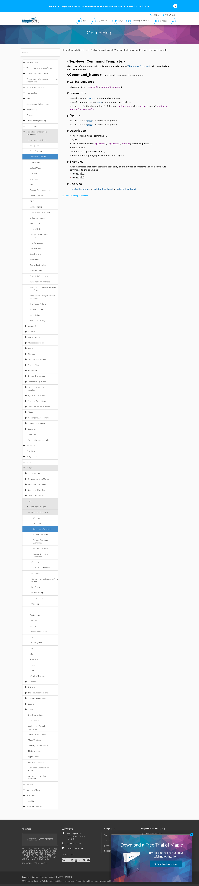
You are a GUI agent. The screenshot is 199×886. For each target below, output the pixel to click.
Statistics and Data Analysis (38, 104)
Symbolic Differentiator (39, 276)
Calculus (31, 331)
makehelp (33, 659)
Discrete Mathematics (37, 359)
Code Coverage (36, 151)
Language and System (36, 140)
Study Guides (32, 456)
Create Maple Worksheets (37, 73)
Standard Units (36, 270)
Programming (32, 109)
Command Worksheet (42, 529)
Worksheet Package (38, 320)
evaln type (34, 179)
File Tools (33, 184)
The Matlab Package (38, 304)
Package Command (40, 534)
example (33, 626)
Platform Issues (34, 751)
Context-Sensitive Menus (38, 479)
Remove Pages (37, 598)
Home (65, 50)
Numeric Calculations (37, 401)
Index (32, 648)
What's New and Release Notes (39, 68)
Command (37, 523)
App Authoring (34, 337)
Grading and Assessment (38, 418)
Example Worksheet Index (38, 440)
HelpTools (32, 681)
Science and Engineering (36, 120)
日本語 (60, 877)
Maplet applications (36, 343)
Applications (35, 615)
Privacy (78, 881)
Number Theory (34, 365)
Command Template (38, 157)
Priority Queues (36, 243)
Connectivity (32, 126)
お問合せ (155, 15)
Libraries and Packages (37, 698)
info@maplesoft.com (75, 848)
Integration (32, 370)
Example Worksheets (38, 631)
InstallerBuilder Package (38, 693)
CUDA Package (34, 473)
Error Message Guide (37, 484)
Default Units (35, 168)
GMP (32, 201)
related (32, 665)
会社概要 (26, 828)
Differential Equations (37, 381)
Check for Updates (35, 715)
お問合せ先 (67, 828)
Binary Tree (34, 145)
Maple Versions (34, 740)
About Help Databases (40, 568)
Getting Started (33, 62)
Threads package (36, 309)
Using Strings (35, 315)
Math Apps (31, 445)
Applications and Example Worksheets (108, 50)
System (29, 468)
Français (43, 877)
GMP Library (33, 720)
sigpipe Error (33, 756)
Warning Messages (37, 676)
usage (32, 670)
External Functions (36, 495)
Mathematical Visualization (39, 406)
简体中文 (68, 877)
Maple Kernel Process (37, 734)
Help (30, 501)
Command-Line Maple (37, 490)
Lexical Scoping (36, 207)
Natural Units (35, 229)
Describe (33, 620)
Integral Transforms (36, 376)
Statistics (32, 429)
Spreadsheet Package (38, 265)
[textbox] (78, 173)
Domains (33, 173)
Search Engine (35, 254)
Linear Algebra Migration (40, 212)
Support (73, 50)
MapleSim (30, 801)
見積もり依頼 (170, 15)
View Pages (35, 604)
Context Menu (36, 162)
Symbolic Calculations (37, 395)
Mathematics (32, 93)
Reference (31, 462)
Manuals (30, 784)
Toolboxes (31, 795)
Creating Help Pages (38, 507)
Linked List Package (37, 218)
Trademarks (104, 881)
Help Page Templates (39, 512)
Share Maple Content (35, 87)
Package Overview (40, 548)
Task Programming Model (40, 282)
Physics (30, 98)
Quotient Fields (36, 248)
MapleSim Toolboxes (35, 806)
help (31, 637)
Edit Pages (35, 587)
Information (33, 687)
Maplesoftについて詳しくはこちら (34, 863)
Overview (32, 434)
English (35, 877)
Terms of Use (69, 881)
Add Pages (35, 573)
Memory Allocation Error (38, 745)
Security (31, 704)
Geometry (32, 354)
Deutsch (52, 877)
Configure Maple (33, 790)
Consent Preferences (90, 881)
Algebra (31, 348)
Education (31, 451)
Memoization (35, 223)
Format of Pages (38, 592)
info (31, 654)
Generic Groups (36, 195)
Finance (31, 412)
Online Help (83, 50)
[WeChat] (88, 860)
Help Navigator (36, 643)
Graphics (30, 115)
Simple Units (35, 259)
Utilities (31, 709)
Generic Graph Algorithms (40, 190)
